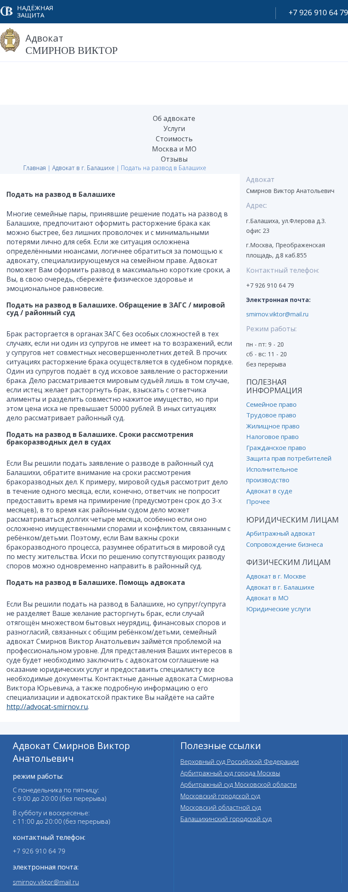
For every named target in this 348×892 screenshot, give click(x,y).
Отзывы (174, 159)
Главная (34, 168)
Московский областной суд (220, 807)
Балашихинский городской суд (226, 818)
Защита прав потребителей (288, 458)
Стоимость (174, 138)
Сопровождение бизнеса (284, 544)
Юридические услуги (278, 608)
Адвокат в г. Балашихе (83, 168)
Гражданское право (276, 447)
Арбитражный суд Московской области (238, 784)
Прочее (258, 501)
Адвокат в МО (267, 597)
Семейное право (271, 404)
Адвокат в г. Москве (276, 576)
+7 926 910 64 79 (318, 12)
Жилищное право (273, 426)
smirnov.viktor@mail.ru (277, 314)
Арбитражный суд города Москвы (230, 773)
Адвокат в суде (269, 491)
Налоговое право (272, 436)
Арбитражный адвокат (280, 533)
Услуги (174, 128)
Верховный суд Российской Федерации (239, 761)
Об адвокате (174, 118)
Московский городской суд (220, 795)
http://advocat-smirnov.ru (47, 706)
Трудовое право (271, 415)
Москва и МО (174, 149)
